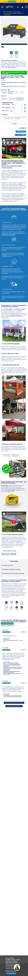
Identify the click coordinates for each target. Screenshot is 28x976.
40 (10, 92)
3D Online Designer (10, 490)
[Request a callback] (23, 1)
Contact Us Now (11, 67)
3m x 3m (4, 98)
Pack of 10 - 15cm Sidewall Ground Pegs (10, 662)
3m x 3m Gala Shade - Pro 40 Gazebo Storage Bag (12, 667)
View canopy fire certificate (9, 551)
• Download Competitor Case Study (11, 569)
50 (16, 92)
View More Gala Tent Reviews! (14, 706)
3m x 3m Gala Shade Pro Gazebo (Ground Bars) (12, 665)
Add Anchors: (5, 110)
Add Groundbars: (6, 104)
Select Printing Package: (7, 82)
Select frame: (4, 90)
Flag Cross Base (6, 670)
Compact (4, 92)
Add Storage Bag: (6, 107)
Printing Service (6, 639)
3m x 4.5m (12, 98)
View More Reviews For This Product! (14, 702)
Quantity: (14, 123)
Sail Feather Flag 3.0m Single (8, 672)
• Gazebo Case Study (8, 565)
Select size (3, 96)
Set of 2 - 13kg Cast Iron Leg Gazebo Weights (11, 664)
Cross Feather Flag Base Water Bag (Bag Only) (11, 671)
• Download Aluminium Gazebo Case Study (13, 573)
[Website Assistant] (17, 962)
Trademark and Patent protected (12, 444)
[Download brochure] (21, 1)
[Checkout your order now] (26, 7)
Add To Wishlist (21, 135)
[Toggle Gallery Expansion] (26, 16)
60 (21, 92)
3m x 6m (20, 98)
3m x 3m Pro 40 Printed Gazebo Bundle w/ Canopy (12, 696)
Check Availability (21, 131)
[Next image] (25, 31)
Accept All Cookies (11, 973)
